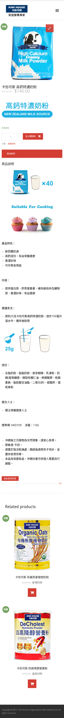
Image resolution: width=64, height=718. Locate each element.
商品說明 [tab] (11, 153)
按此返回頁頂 (10, 478)
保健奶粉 (11, 143)
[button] (50, 28)
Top (60, 483)
